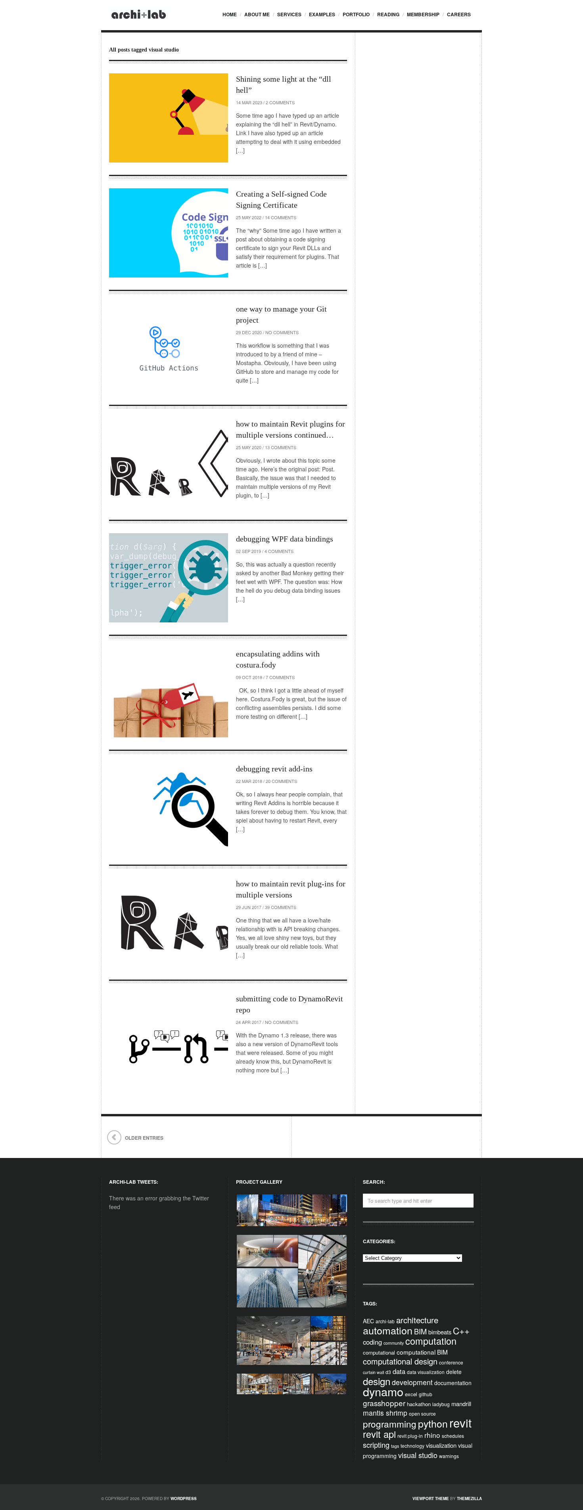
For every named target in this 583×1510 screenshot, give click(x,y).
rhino (432, 1435)
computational (379, 1352)
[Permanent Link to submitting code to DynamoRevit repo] (168, 1037)
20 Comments (281, 781)
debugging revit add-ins (274, 768)
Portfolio (356, 14)
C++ (461, 1330)
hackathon (419, 1404)
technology (412, 1445)
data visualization (426, 1371)
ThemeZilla (469, 1498)
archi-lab (385, 1321)
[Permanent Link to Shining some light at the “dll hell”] (168, 118)
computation (430, 1340)
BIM (420, 1331)
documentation (453, 1383)
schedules (453, 1435)
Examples (322, 14)
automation (387, 1330)
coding (372, 1342)
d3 (388, 1371)
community (394, 1343)
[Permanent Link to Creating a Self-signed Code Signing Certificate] (168, 233)
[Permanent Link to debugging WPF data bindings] (168, 577)
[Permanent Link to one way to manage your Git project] (168, 347)
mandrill (461, 1403)
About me (257, 14)
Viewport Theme (430, 1498)
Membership (423, 14)
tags (395, 1446)
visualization (441, 1445)
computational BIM (422, 1351)
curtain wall (373, 1372)
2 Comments (280, 102)
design (376, 1381)
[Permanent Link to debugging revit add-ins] (168, 807)
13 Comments (280, 447)
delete (454, 1372)
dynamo (383, 1391)
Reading (388, 14)
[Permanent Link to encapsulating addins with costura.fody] (168, 692)
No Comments (282, 332)
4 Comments (279, 551)
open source (422, 1413)
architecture (417, 1320)
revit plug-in (410, 1435)
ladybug (441, 1404)
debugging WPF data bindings (284, 538)
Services (289, 14)
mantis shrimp (385, 1413)
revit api (379, 1434)
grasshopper (384, 1402)
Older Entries (144, 1137)
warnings (449, 1456)
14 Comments (280, 217)
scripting (376, 1444)
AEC (368, 1321)
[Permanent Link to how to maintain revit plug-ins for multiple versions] (168, 922)
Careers (459, 14)
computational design (400, 1361)
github (425, 1394)
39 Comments (280, 907)
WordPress (184, 1498)
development (412, 1382)
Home (229, 14)
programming (389, 1423)
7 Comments (280, 677)
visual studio (417, 1455)
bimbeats (439, 1332)
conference (451, 1362)
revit (460, 1422)
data (399, 1371)
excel (411, 1394)
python (433, 1423)
